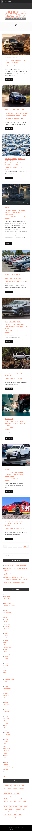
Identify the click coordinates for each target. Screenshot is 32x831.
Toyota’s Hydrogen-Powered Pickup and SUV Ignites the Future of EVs (14, 474)
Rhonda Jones (18, 216)
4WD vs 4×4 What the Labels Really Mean (15, 565)
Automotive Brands (9, 605)
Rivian (5, 730)
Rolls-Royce (7, 734)
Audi (5, 601)
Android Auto (7, 785)
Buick (5, 617)
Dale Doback (18, 65)
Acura (5, 594)
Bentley (6, 608)
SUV (18, 109)
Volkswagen (7, 774)
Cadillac (6, 619)
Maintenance (7, 688)
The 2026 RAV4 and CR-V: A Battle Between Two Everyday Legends (16, 114)
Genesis (6, 649)
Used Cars (7, 371)
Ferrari (6, 640)
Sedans (6, 741)
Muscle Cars (7, 707)
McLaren (6, 693)
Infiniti (6, 665)
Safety (6, 739)
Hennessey (7, 654)
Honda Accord (7, 798)
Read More (9, 79)
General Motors (8, 647)
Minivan (6, 702)
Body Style (8, 158)
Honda (6, 109)
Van (5, 771)
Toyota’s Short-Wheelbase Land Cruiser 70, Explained (15, 61)
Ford (12, 521)
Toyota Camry (7, 814)
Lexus (13, 274)
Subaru (6, 755)
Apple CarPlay (16, 785)
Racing (16, 521)
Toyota (22, 109)
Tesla (5, 760)
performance (13, 806)
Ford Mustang (7, 796)
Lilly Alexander (20, 478)
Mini (5, 700)
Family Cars (7, 638)
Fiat (5, 642)
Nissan (6, 709)
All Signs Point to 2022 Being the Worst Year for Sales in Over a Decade (15, 423)
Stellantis (6, 750)
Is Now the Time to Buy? (13, 279)
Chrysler (6, 628)
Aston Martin (7, 598)
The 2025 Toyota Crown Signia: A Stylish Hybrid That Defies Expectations (15, 212)
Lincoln (6, 684)
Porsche (6, 720)
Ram (5, 725)
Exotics (6, 635)
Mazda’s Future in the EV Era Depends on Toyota (14, 164)
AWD (5, 788)
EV (14, 793)
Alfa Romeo (7, 596)
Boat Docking (7, 612)
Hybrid (22, 798)
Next (25, 546)
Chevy (5, 791)
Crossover (11, 791)
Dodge (6, 633)
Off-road (6, 806)
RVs (5, 737)
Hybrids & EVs (12, 109)
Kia (5, 672)
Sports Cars (7, 748)
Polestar (6, 718)
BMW (5, 610)
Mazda (6, 160)
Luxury (6, 686)
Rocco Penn (16, 330)
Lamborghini (7, 674)
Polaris (6, 716)
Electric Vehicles (8, 793)
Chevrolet (7, 521)
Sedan (26, 806)
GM (14, 796)
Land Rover (7, 677)
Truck (14, 814)
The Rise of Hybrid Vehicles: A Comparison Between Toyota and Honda (16, 326)
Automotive (8, 57)
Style (5, 753)
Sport (5, 809)
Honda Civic (16, 798)
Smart (5, 746)
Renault (6, 727)
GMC (5, 651)
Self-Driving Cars (8, 744)
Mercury (6, 697)
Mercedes (6, 695)
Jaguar (6, 668)
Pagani (6, 714)
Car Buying (14, 158)
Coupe (6, 631)
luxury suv (6, 804)
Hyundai (6, 663)
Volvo (5, 776)
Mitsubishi (7, 704)
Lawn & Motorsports (9, 679)
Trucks (7, 469)
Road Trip (6, 732)
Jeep (5, 670)
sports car (11, 809)
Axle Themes (20, 829)
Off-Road (14, 57)
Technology (11, 811)
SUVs (5, 811)
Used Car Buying (9, 111)
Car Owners (7, 624)
